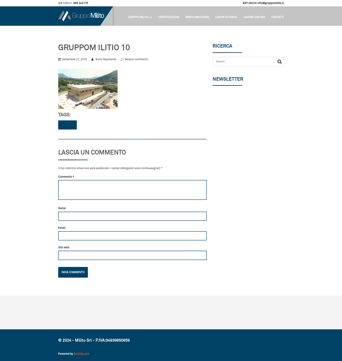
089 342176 (80, 3)
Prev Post (67, 124)
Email (62, 228)
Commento (66, 176)
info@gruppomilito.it (270, 3)
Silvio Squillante (105, 59)
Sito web (63, 247)
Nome (62, 208)
